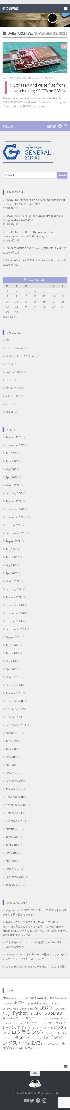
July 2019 (11, 741)
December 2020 (15, 605)
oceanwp (56, 1008)
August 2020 (13, 637)
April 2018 (11, 860)
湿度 (22, 1048)
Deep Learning (14, 348)
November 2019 (15, 709)
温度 (16, 1048)
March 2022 (12, 485)
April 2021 (11, 573)
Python (10, 364)
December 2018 (15, 796)
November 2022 (15, 445)
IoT (36, 1008)
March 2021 (12, 581)
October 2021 (14, 525)
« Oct (6, 316)
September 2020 (16, 629)
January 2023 (13, 437)
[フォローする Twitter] (54, 126)
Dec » (13, 316)
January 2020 (13, 693)
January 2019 (13, 789)
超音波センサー (33, 1048)
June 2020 (12, 653)
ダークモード (26, 1023)
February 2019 (14, 781)
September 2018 (16, 820)
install (30, 1008)
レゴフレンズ (37, 1038)
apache (26, 998)
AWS (8, 340)
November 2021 (15, 517)
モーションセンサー (51, 1033)
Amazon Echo (15, 997)
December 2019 (15, 701)
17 (25, 301)
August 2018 (13, 828)
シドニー (47, 1018)
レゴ (8, 404)
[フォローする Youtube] (49, 126)
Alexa (6, 997)
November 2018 (15, 804)
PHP (63, 1008)
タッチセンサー (12, 1023)
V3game (10, 910)
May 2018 (11, 852)
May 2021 (11, 565)
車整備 (9, 412)
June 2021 (12, 557)
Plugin (7, 1013)
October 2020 (14, 621)
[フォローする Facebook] (60, 126)
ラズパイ (23, 1037)
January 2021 (13, 597)
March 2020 (12, 677)
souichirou (12, 966)
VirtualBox (9, 1018)
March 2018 (12, 868)
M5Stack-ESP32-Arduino (18, 77)
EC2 (18, 1002)
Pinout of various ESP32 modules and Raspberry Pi (36, 260)
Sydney (31, 1013)
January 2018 (13, 884)
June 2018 (12, 844)
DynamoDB (9, 1003)
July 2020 (11, 645)
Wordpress (12, 388)
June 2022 (12, 461)
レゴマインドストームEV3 (33, 1040)
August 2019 (13, 733)
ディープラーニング (53, 1023)
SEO (8, 380)
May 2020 (11, 661)
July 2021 (11, 549)
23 (16, 306)
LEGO (45, 1007)
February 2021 (14, 589)
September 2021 (16, 533)
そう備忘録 (10, 8)
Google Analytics (32, 1003)
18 (35, 301)
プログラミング (23, 1031)
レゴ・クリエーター (51, 1043)
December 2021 (15, 509)
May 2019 (11, 757)
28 (62, 306)
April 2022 (11, 477)
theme (41, 1013)
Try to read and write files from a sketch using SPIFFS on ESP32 (38, 88)
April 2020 (11, 669)
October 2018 (14, 812)
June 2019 (12, 749)
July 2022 (11, 453)
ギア (41, 1018)
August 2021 (13, 541)
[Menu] (66, 8)
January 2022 (13, 501)
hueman (23, 1008)
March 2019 (12, 773)
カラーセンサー (27, 1018)
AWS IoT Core (45, 998)
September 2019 (16, 725)
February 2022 (14, 493)
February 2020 (14, 685)
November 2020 (15, 613)
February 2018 (14, 876)
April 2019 (11, 765)
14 (62, 296)
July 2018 (11, 836)
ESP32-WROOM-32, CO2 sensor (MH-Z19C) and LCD (36, 248)
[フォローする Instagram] (65, 126)
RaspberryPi (13, 372)
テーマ (38, 1023)
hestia (15, 1008)
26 (44, 306)
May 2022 (11, 469)
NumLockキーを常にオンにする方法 (43, 966)
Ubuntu (54, 1013)
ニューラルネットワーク (42, 1027)
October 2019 (14, 717)
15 (7, 301)
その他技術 (12, 396)
